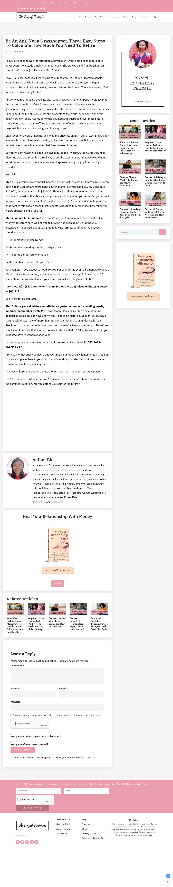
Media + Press (63, 824)
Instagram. (57, 502)
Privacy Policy (89, 834)
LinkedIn (41, 502)
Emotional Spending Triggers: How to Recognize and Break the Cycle (99, 624)
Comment (17, 665)
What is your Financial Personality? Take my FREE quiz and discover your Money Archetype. (52, 3)
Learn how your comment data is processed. (73, 757)
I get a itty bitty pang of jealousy (53, 99)
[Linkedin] (27, 842)
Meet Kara (84, 17)
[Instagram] (32, 842)
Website (15, 702)
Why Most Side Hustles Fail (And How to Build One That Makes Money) (36, 624)
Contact (144, 17)
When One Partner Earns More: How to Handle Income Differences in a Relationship (129, 148)
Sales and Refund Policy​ (94, 838)
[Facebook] (18, 842)
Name (15, 688)
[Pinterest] (36, 842)
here (15, 299)
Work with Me (63, 820)
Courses (115, 17)
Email (63, 688)
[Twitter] (22, 842)
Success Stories (63, 829)
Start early (32, 371)
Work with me (101, 17)
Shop (125, 17)
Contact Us (61, 834)
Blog (134, 17)
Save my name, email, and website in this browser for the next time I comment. (57, 715)
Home (72, 17)
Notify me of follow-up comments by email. (36, 736)
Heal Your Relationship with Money (62, 470)
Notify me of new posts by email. (30, 744)
